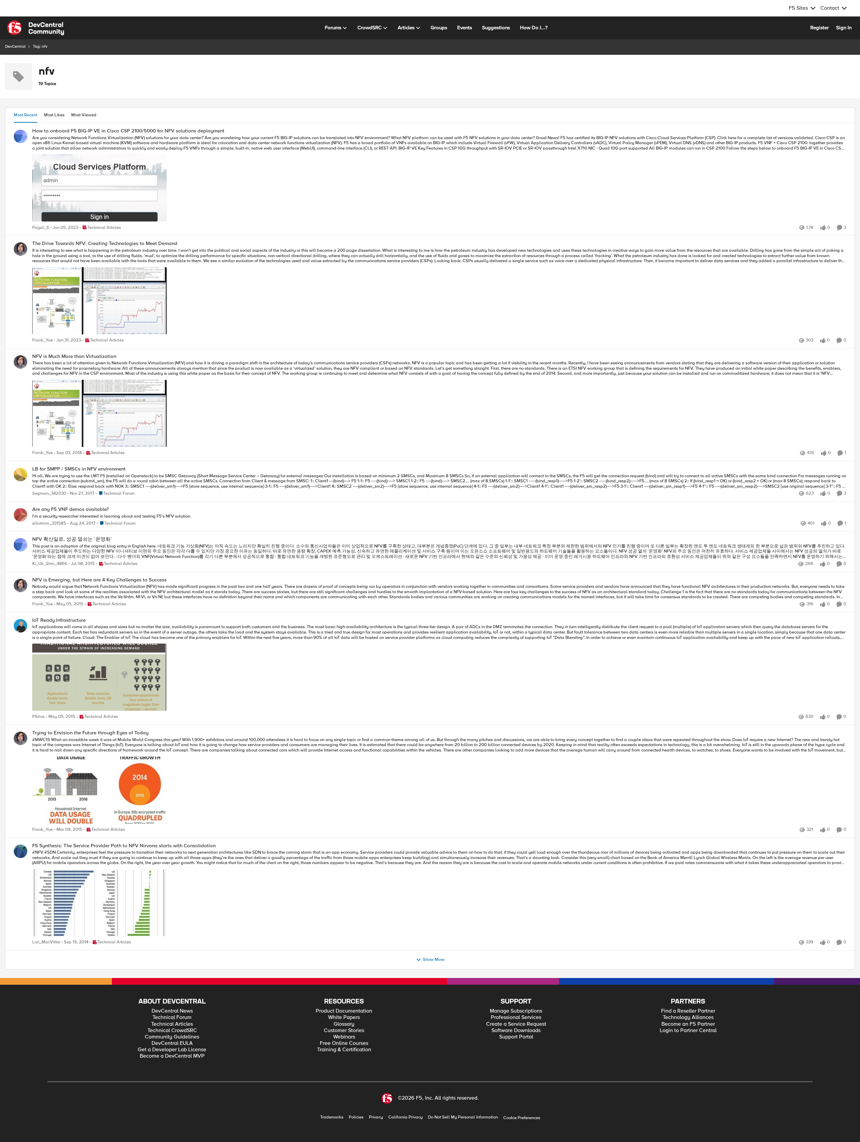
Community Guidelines (172, 1037)
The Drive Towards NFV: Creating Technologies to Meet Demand (104, 243)
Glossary (344, 1024)
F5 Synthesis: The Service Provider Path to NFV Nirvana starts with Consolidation (124, 846)
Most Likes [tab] (54, 115)
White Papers (344, 1017)
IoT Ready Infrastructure (59, 620)
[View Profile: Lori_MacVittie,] (20, 851)
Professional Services (516, 1017)
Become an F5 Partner (688, 1024)
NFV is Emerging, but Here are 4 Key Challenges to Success (99, 580)
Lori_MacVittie (46, 942)
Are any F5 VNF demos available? (70, 509)
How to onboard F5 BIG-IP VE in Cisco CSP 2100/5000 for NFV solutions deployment (128, 131)
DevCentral (15, 46)
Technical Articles (172, 1024)
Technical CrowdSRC (172, 1030)
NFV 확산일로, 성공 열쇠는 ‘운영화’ (72, 539)
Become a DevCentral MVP (172, 1056)
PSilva (38, 716)
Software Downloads (516, 1030)
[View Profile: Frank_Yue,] (20, 249)
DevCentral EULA (172, 1043)
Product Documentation (344, 1011)
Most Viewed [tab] (83, 115)
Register (819, 28)
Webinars (344, 1037)
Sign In (844, 28)
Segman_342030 (49, 493)
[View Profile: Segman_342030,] (20, 474)
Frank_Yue (42, 340)
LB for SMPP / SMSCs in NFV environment (79, 469)
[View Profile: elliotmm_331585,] (20, 515)
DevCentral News (172, 1011)
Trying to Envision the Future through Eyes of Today (90, 733)
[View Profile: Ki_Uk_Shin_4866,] (20, 545)
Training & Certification (344, 1050)
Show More (433, 959)
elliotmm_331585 (49, 523)
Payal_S (40, 227)
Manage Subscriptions (516, 1011)
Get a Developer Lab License (172, 1050)
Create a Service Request (516, 1024)
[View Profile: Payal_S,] (20, 136)
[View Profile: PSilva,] (20, 626)
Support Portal (516, 1037)
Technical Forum (172, 1017)
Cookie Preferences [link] (521, 1117)
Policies (356, 1117)
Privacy (376, 1117)
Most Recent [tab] (25, 115)
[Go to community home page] (35, 28)
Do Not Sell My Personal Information (463, 1117)
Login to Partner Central (688, 1030)
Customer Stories (344, 1030)
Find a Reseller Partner (688, 1011)
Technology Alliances (688, 1017)
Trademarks (331, 1117)
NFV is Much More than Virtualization (74, 356)
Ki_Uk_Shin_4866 (49, 563)
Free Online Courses (344, 1043)
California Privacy (405, 1117)
